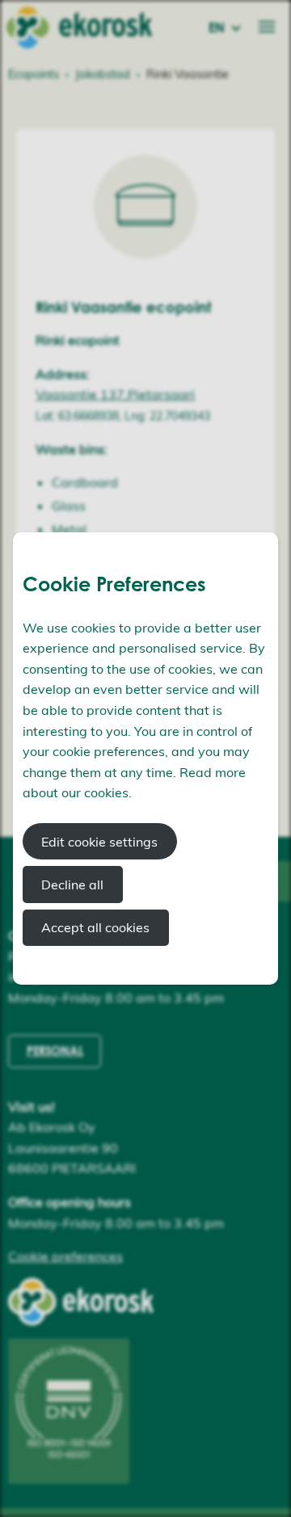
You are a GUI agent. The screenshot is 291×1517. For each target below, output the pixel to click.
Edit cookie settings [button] (99, 842)
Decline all (72, 884)
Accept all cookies (95, 927)
